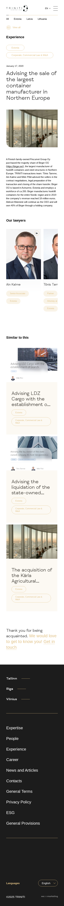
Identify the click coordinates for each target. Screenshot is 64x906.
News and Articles (22, 770)
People (12, 738)
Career (12, 759)
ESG (10, 812)
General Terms (19, 791)
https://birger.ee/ (15, 166)
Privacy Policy (18, 802)
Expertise (14, 728)
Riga (9, 689)
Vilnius (11, 699)
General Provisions (23, 823)
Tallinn (11, 678)
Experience (16, 749)
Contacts (14, 781)
